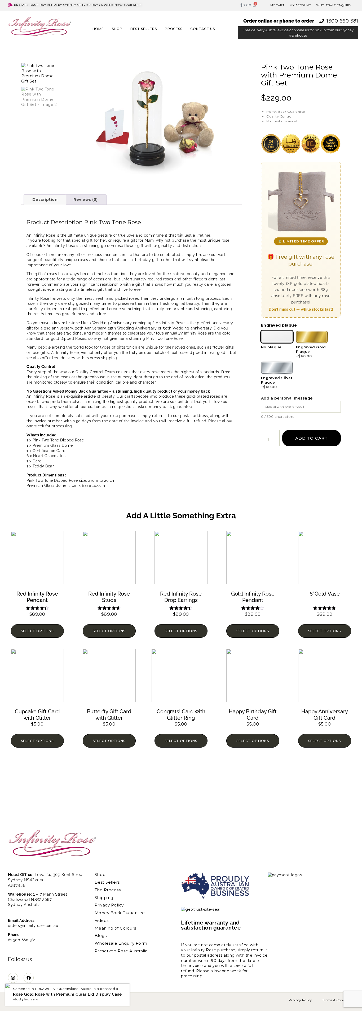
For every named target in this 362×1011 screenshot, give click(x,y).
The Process (108, 890)
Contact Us (202, 29)
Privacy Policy (109, 905)
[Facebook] (29, 978)
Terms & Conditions (338, 1000)
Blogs (101, 935)
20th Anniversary (90, 328)
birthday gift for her (153, 260)
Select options (37, 631)
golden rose (112, 246)
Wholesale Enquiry (333, 5)
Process (173, 29)
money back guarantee (170, 407)
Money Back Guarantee (120, 912)
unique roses (76, 260)
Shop (117, 29)
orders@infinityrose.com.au (33, 925)
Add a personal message (287, 398)
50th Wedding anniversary (187, 328)
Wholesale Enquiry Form (121, 943)
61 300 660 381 (22, 940)
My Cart (277, 5)
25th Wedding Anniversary (132, 328)
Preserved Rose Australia (121, 951)
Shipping (104, 897)
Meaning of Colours (115, 928)
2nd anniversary (58, 328)
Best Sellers (143, 29)
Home (98, 29)
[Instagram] (13, 978)
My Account (300, 5)
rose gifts (40, 352)
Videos (102, 920)
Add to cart (311, 438)
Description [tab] (45, 199)
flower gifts (223, 347)
